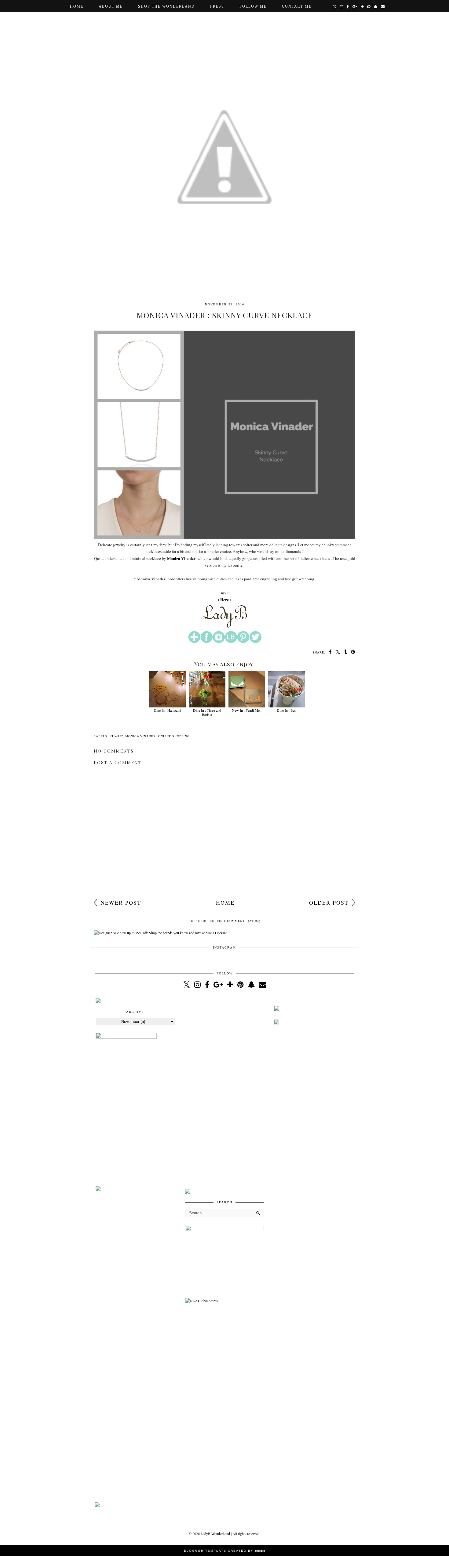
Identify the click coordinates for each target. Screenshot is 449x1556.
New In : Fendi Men (246, 710)
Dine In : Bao (286, 710)
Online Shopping (174, 736)
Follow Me (253, 6)
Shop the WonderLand (166, 6)
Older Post (329, 902)
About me (111, 6)
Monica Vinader (181, 558)
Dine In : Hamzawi (167, 710)
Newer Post (120, 902)
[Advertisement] (224, 1089)
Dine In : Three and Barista (207, 712)
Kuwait (116, 736)
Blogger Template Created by (224, 1550)
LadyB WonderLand (215, 1533)
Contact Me (297, 6)
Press (217, 6)
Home (76, 6)
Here (224, 599)
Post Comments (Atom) (238, 921)
